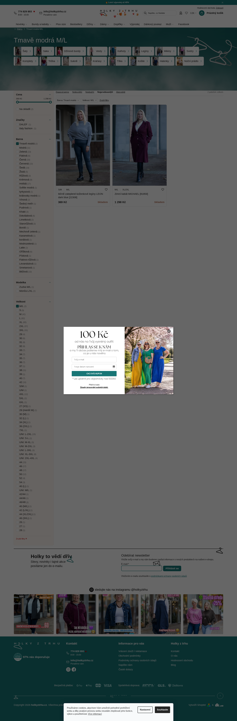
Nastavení (145, 710)
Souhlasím (162, 710)
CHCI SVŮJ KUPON (94, 373)
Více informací (95, 714)
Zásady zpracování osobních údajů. (94, 387)
